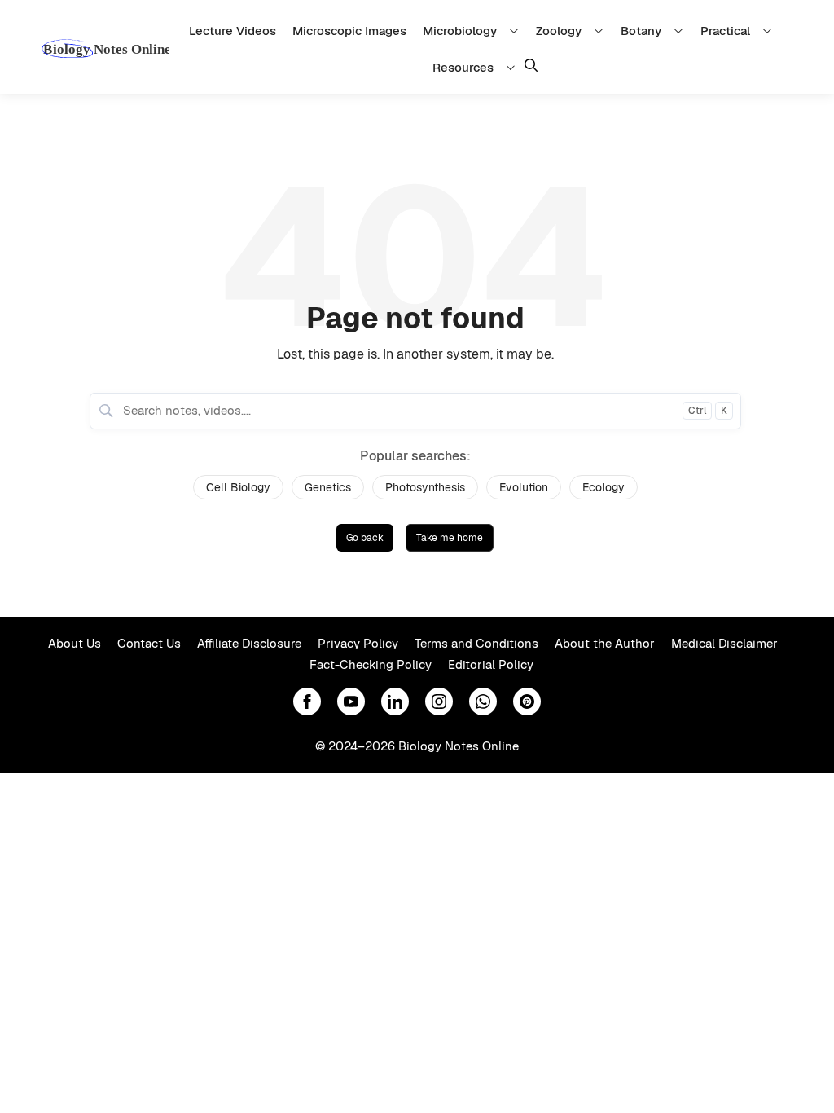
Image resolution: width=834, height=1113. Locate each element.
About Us (74, 643)
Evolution (523, 487)
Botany (641, 30)
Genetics (328, 487)
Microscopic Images (349, 30)
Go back (365, 537)
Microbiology (460, 30)
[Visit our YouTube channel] (351, 701)
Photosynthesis (425, 487)
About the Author (605, 643)
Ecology (603, 487)
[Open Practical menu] (769, 30)
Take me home (449, 537)
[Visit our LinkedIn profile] (395, 701)
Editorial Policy (490, 664)
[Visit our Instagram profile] (439, 701)
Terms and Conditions (476, 643)
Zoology (559, 30)
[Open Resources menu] (513, 67)
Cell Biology (238, 487)
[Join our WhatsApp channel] (483, 701)
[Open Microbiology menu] (516, 30)
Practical (725, 30)
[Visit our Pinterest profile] (527, 701)
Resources (463, 67)
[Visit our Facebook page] (307, 701)
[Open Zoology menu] (601, 30)
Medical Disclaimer (724, 643)
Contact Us (149, 643)
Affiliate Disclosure (249, 643)
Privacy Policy (358, 643)
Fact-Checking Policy (370, 664)
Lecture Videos (232, 30)
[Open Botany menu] (680, 30)
